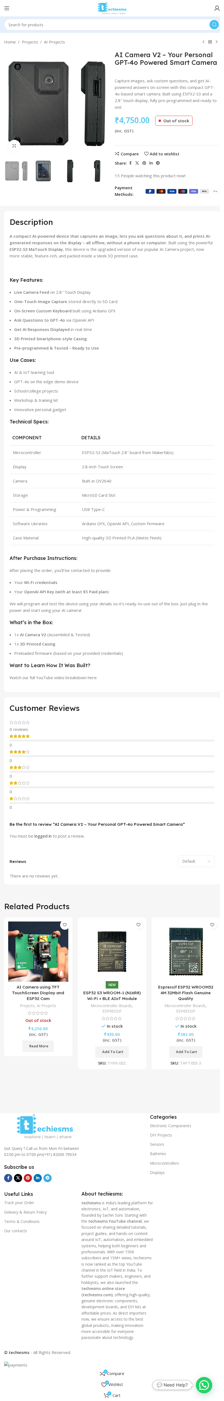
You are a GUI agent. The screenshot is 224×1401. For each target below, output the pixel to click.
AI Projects (54, 42)
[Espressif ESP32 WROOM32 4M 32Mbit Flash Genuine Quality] (186, 951)
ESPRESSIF (112, 1011)
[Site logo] (112, 7)
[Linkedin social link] (151, 163)
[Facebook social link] (130, 163)
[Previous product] (203, 42)
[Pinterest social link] (144, 163)
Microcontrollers (164, 1163)
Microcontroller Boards (111, 1005)
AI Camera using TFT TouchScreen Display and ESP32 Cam (38, 992)
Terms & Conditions (22, 1221)
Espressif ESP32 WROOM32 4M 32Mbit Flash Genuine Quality (185, 992)
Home (10, 42)
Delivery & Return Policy (25, 1212)
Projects (30, 42)
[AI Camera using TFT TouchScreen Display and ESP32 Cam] (38, 951)
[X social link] (137, 163)
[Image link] (45, 1126)
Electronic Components (170, 1125)
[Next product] (216, 42)
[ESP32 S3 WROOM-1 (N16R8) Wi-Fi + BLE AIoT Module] (112, 951)
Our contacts (15, 1230)
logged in (43, 836)
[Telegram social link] (157, 163)
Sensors (157, 1144)
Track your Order (19, 1202)
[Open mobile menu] (6, 8)
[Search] (214, 24)
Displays (157, 1172)
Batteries (158, 1153)
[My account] (217, 8)
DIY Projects (161, 1135)
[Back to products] (210, 42)
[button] (112, 1052)
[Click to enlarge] (14, 146)
